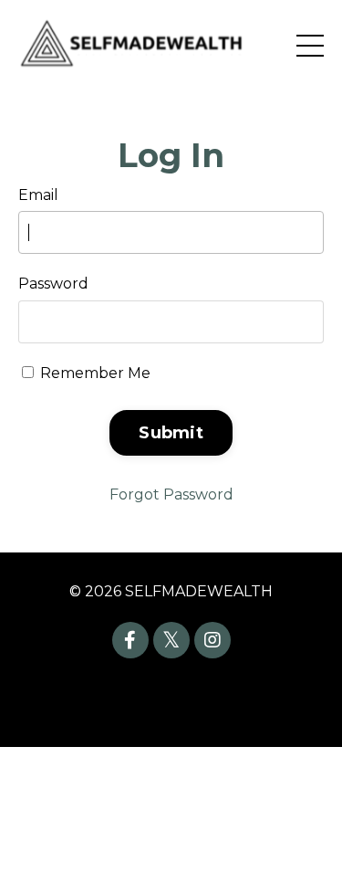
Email (38, 195)
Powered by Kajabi (171, 700)
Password (53, 283)
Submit (171, 433)
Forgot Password (171, 494)
